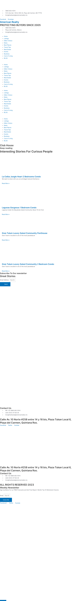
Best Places (7, 45)
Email (2, 495)
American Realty (9, 22)
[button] (37, 62)
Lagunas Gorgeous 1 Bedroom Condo (19, 207)
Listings (6, 38)
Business (6, 54)
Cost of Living (8, 56)
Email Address (4, 280)
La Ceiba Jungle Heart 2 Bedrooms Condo (21, 176)
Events (6, 51)
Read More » (6, 183)
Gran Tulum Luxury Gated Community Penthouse (24, 233)
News (5, 43)
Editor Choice (8, 40)
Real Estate (7, 49)
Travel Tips (7, 47)
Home (6, 36)
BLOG (6, 58)
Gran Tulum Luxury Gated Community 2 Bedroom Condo (28, 264)
